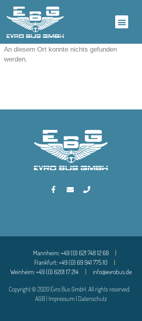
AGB (40, 298)
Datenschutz (92, 298)
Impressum (62, 298)
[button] (121, 21)
